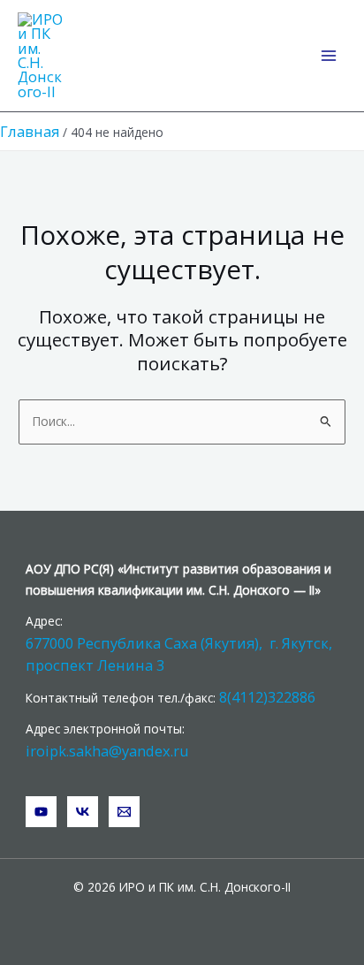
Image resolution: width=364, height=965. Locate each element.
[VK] (82, 811)
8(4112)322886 (267, 697)
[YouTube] (41, 811)
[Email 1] (124, 811)
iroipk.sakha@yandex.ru (107, 751)
